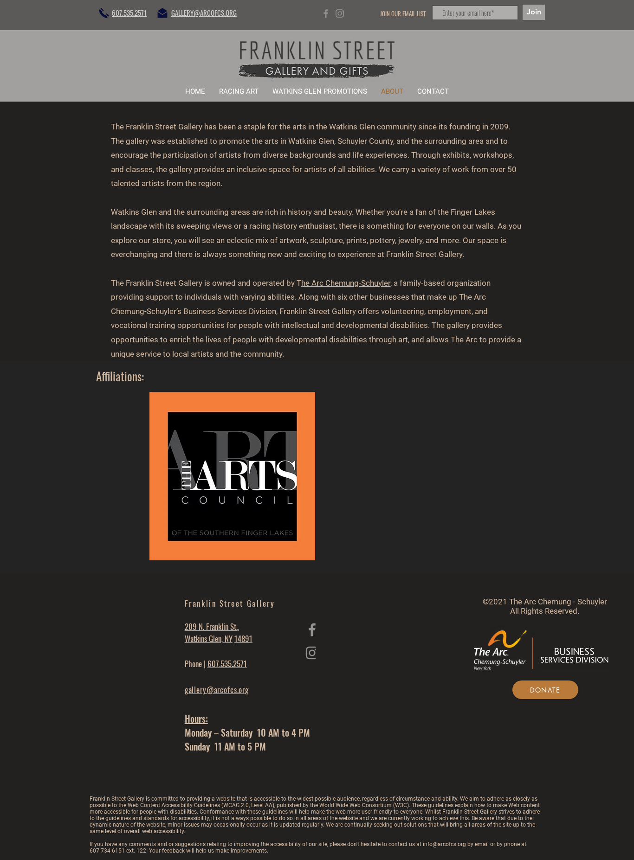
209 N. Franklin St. (211, 626)
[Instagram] (339, 13)
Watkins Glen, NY (209, 638)
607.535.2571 (227, 663)
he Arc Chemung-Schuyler (345, 283)
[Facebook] (325, 13)
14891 (243, 638)
